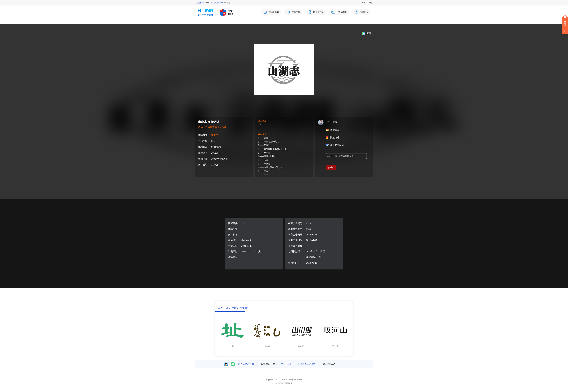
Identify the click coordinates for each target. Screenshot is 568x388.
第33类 (214, 135)
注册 (370, 3)
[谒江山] (266, 342)
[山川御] (301, 342)
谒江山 (267, 346)
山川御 (301, 346)
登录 (363, 3)
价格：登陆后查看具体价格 (212, 127)
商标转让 (201, 3)
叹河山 (335, 346)
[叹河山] (335, 342)
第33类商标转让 (217, 3)
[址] (232, 342)
